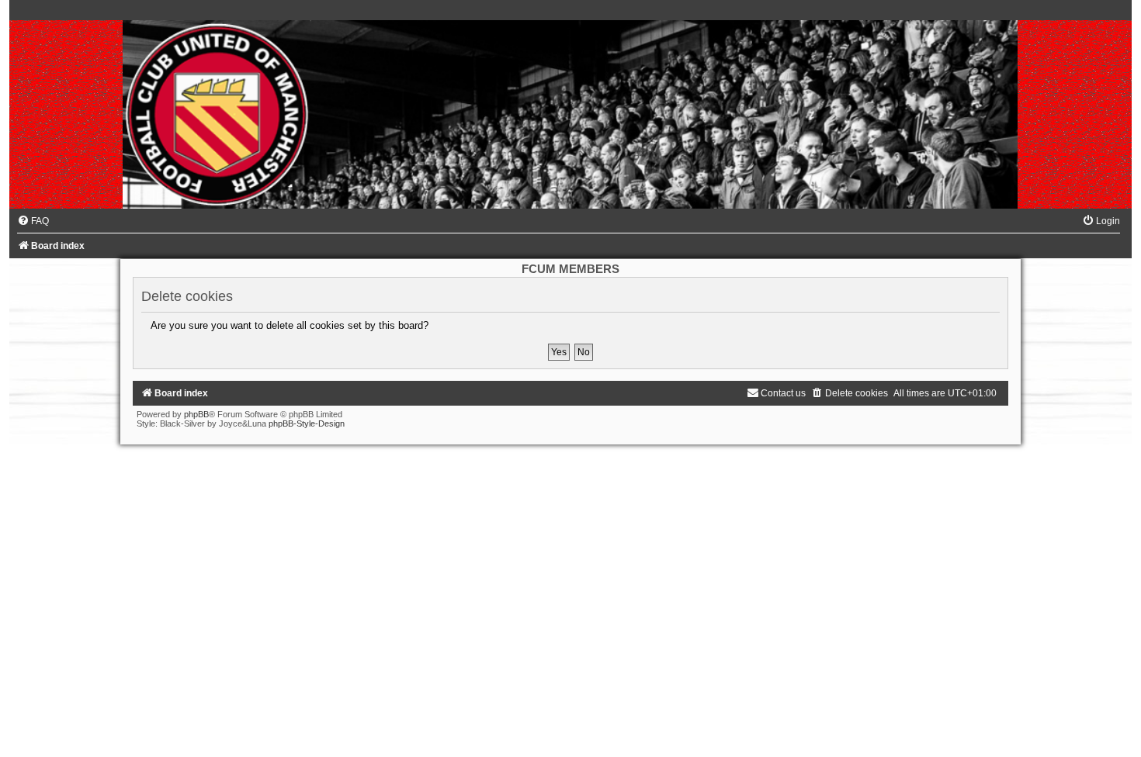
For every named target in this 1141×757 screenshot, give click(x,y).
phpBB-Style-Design (307, 423)
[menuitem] (33, 221)
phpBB (196, 414)
